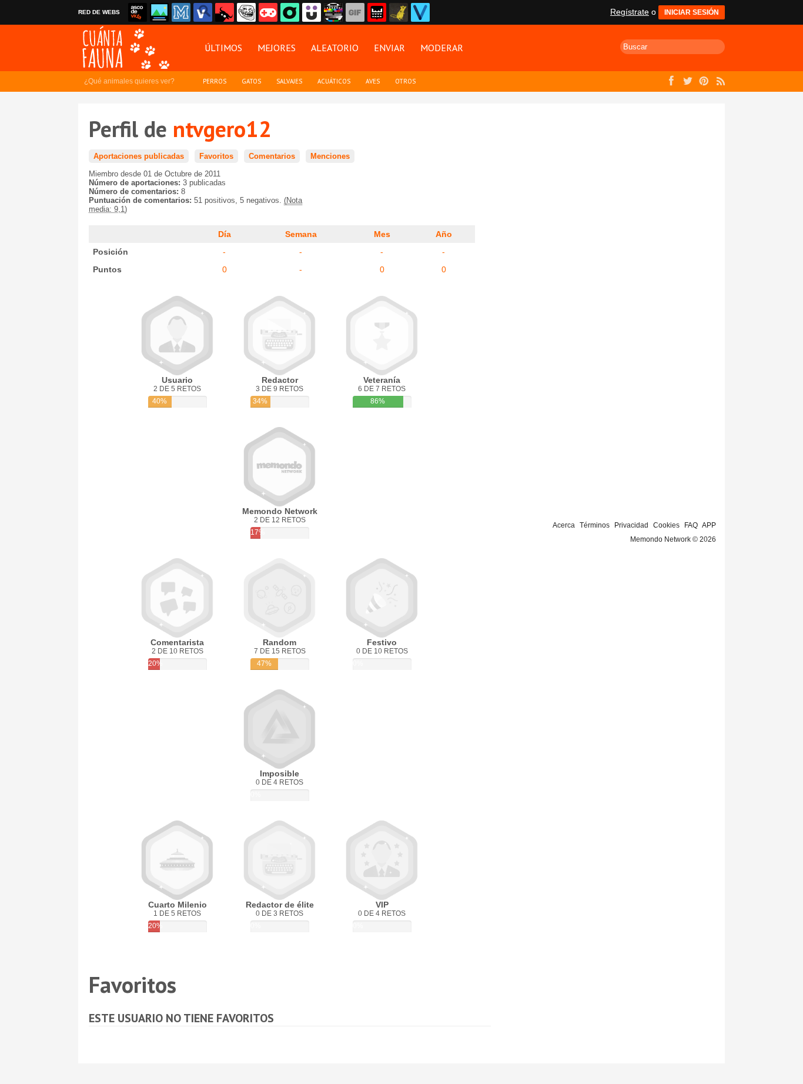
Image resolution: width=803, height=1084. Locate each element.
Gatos (251, 81)
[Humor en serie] (311, 12)
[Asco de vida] (137, 12)
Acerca (564, 525)
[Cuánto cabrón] (246, 12)
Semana (301, 234)
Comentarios (272, 156)
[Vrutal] (268, 12)
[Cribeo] (289, 12)
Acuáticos (333, 81)
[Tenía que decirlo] (376, 12)
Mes (382, 234)
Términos (595, 525)
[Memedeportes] (181, 12)
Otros (405, 81)
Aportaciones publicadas (138, 156)
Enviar (389, 48)
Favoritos (216, 156)
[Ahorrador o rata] (398, 12)
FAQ (691, 525)
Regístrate (629, 11)
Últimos (223, 48)
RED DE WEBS (99, 12)
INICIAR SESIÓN (691, 12)
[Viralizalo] (420, 12)
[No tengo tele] (333, 12)
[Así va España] (224, 12)
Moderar (441, 48)
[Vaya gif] (355, 12)
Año (444, 234)
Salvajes (289, 81)
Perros (214, 81)
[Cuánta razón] (159, 12)
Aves (373, 81)
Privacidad (631, 525)
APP (709, 525)
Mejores (276, 48)
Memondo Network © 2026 (673, 539)
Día (224, 234)
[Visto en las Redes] (202, 12)
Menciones (330, 156)
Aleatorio (335, 48)
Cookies (666, 525)
